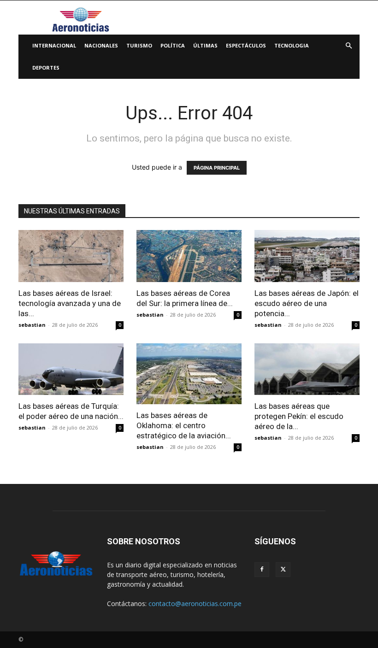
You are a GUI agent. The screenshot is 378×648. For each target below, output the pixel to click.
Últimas (205, 45)
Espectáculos (246, 45)
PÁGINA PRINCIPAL (217, 168)
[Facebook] (261, 569)
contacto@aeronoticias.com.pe (195, 603)
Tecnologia (291, 45)
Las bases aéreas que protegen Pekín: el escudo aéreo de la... (298, 416)
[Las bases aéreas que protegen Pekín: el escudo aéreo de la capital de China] (307, 369)
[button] (348, 45)
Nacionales (101, 45)
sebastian (32, 324)
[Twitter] (283, 569)
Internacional (54, 45)
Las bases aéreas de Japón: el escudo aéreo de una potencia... (306, 303)
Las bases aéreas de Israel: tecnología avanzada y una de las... (69, 303)
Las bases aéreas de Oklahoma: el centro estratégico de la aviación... (183, 425)
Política (172, 45)
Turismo (139, 45)
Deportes (45, 67)
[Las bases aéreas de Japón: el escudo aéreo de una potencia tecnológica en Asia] (307, 256)
